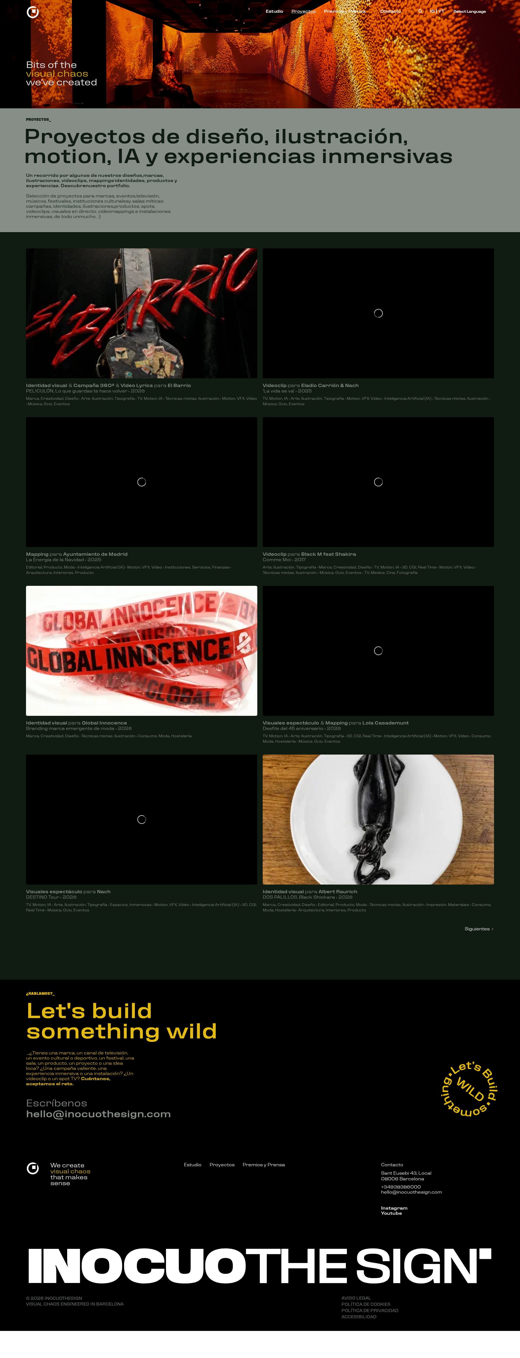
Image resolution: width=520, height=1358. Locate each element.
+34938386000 (401, 1186)
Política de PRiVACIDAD (370, 1310)
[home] (33, 11)
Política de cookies (366, 1303)
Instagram (394, 1207)
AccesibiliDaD (359, 1316)
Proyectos (303, 10)
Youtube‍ (391, 1212)
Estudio (274, 10)
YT (441, 10)
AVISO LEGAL (356, 1297)
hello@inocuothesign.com (98, 1113)
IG (432, 10)
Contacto (390, 10)
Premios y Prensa (344, 10)
